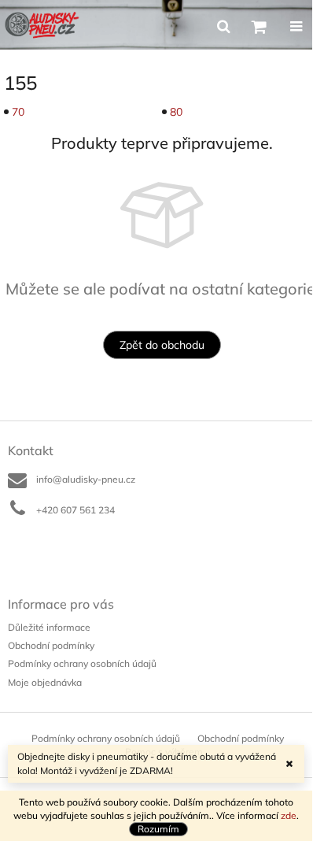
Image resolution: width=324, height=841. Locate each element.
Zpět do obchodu (162, 345)
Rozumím (158, 829)
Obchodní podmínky (51, 645)
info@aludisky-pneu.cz (85, 479)
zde (288, 815)
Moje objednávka (45, 682)
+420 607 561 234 (75, 510)
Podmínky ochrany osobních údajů (82, 663)
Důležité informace (49, 627)
